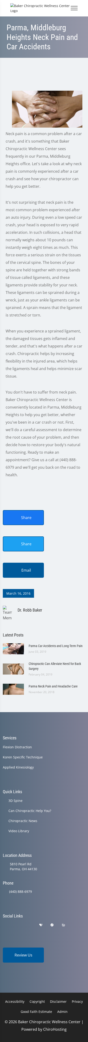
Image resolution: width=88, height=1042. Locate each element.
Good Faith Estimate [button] (36, 1011)
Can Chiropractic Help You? (29, 810)
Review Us (23, 955)
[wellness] (63, 925)
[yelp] (29, 925)
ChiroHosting (55, 1029)
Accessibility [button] (14, 1001)
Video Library (18, 831)
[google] (5, 925)
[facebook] (17, 925)
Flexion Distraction (17, 747)
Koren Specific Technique (23, 757)
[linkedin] (75, 925)
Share (25, 517)
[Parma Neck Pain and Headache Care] (13, 688)
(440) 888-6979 (20, 891)
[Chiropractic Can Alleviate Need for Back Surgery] (13, 668)
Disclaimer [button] (58, 1001)
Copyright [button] (37, 1001)
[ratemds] (52, 925)
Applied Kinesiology (18, 767)
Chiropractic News (22, 821)
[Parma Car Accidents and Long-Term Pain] (13, 648)
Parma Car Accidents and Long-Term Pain (56, 646)
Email (25, 570)
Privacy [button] (77, 1001)
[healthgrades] (40, 925)
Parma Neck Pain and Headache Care (53, 686)
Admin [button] (62, 1011)
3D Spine (15, 800)
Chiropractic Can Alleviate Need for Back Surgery (55, 666)
